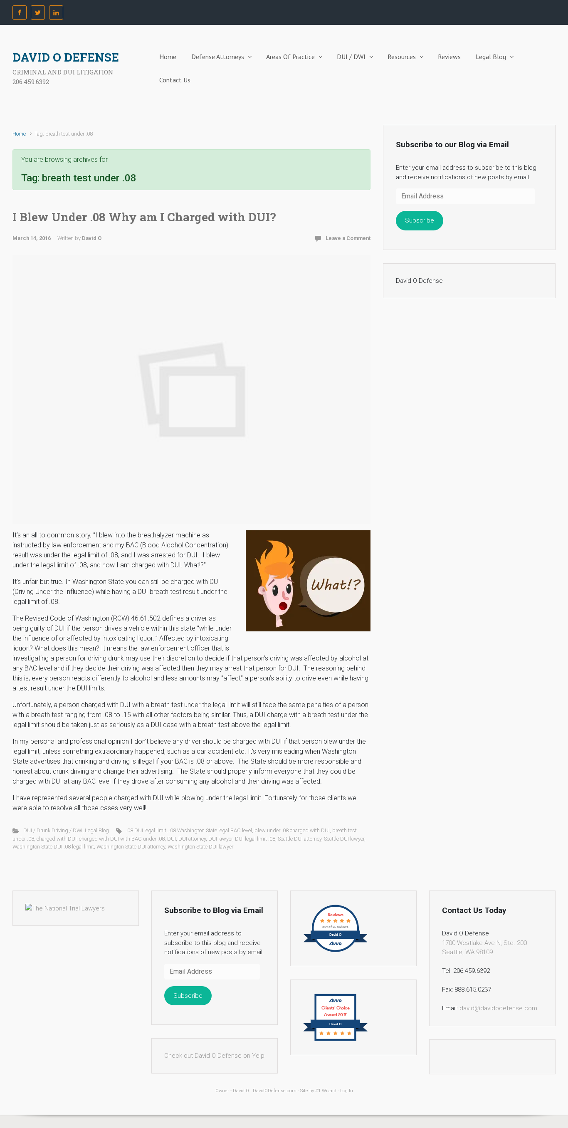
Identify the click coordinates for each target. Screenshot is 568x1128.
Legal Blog (491, 56)
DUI (171, 839)
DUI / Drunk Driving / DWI (52, 830)
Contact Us (174, 80)
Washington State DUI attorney (130, 847)
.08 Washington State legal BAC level (210, 830)
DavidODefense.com (274, 1090)
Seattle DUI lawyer (344, 839)
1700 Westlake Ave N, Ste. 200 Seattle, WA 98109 (484, 947)
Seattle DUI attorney (299, 839)
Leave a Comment (348, 238)
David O (91, 238)
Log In (346, 1090)
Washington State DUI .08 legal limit (53, 847)
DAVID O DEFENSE (65, 57)
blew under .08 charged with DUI (292, 830)
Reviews (449, 56)
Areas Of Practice (290, 56)
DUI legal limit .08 (255, 839)
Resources (402, 56)
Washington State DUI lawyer (200, 847)
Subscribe (419, 220)
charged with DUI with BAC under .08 (122, 839)
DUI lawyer (220, 839)
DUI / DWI (351, 56)
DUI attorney (192, 839)
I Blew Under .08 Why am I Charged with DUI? (144, 217)
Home (167, 56)
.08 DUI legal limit (146, 830)
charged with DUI (57, 839)
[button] (308, 580)
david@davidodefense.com (498, 1008)
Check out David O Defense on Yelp (214, 1055)
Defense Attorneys (217, 56)
